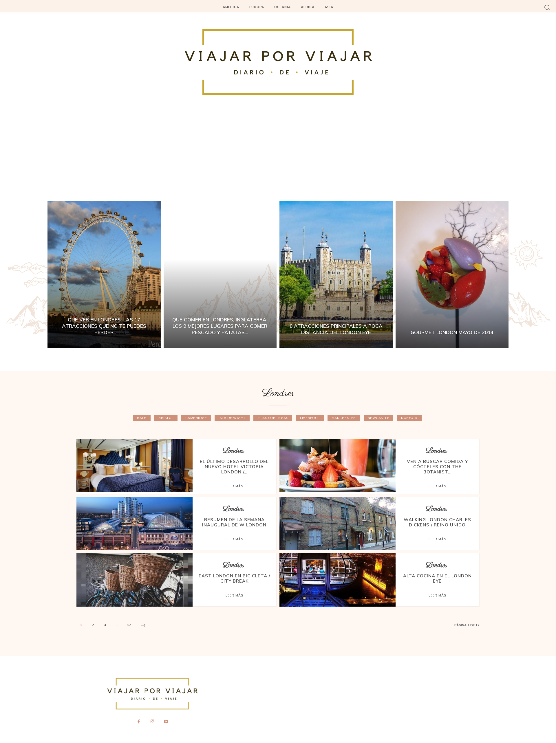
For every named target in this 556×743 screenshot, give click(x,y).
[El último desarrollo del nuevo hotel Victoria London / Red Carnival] (134, 465)
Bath (142, 418)
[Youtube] (166, 721)
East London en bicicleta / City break (234, 578)
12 (129, 625)
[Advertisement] (278, 157)
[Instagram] (152, 721)
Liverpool (310, 418)
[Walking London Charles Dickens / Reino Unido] (337, 523)
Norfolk (409, 418)
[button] (547, 7)
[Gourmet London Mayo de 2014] (452, 274)
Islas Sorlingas (272, 418)
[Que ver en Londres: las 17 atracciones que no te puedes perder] (104, 274)
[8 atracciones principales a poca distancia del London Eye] (336, 274)
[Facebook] (138, 721)
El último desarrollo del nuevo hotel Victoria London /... (234, 467)
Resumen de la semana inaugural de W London (234, 522)
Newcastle (378, 418)
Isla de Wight (232, 418)
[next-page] (143, 626)
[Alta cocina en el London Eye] (337, 579)
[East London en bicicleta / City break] (134, 579)
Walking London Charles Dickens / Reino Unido (437, 522)
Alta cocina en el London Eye (437, 578)
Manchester (344, 418)
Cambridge (196, 418)
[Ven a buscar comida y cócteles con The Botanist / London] (337, 465)
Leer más (234, 486)
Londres (233, 451)
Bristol (165, 418)
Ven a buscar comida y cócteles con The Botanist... (437, 467)
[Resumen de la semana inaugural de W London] (134, 523)
